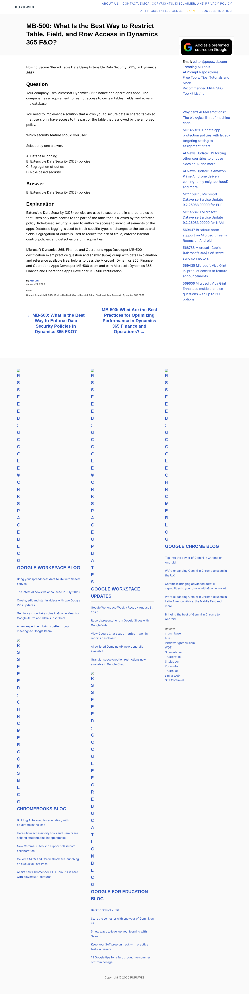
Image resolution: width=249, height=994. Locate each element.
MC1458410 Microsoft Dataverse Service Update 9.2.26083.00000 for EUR (203, 199)
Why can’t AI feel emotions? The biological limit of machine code (206, 117)
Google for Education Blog (119, 895)
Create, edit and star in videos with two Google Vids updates (48, 603)
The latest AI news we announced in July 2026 (48, 592)
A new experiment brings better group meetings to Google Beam (43, 629)
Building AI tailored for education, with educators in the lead (43, 823)
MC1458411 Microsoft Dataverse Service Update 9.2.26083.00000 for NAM (203, 217)
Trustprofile (173, 657)
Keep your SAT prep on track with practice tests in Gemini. (119, 947)
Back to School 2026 (105, 910)
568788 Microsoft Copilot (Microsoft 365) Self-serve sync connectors (203, 253)
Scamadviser (174, 652)
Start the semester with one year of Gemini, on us (122, 921)
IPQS (168, 638)
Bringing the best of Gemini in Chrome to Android (192, 617)
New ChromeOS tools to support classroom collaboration (46, 848)
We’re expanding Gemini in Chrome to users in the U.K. (196, 573)
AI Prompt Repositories (200, 72)
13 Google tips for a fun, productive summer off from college (120, 960)
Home (29, 295)
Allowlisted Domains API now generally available (117, 649)
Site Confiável (174, 680)
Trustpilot (171, 671)
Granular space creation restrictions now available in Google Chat (118, 662)
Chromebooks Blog (41, 808)
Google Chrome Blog (192, 546)
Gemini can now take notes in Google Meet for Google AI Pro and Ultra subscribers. (48, 616)
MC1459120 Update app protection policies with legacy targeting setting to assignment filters (206, 138)
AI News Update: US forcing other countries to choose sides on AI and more (204, 158)
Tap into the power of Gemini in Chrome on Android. (193, 560)
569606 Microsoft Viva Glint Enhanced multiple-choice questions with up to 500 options (204, 291)
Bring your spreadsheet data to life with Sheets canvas (48, 581)
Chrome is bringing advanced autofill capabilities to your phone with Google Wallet (195, 586)
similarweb (172, 675)
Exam (29, 290)
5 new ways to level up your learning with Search (119, 934)
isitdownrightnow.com (180, 643)
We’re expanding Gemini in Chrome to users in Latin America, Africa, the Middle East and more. (196, 601)
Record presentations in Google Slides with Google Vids (120, 623)
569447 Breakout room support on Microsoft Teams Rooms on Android (205, 235)
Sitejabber (172, 661)
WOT (168, 647)
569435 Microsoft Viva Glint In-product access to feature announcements (205, 271)
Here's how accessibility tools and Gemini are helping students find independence (47, 835)
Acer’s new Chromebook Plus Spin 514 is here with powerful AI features (47, 874)
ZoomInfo (171, 666)
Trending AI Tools (196, 67)
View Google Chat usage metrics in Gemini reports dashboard (119, 636)
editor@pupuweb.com (210, 61)
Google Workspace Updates (115, 592)
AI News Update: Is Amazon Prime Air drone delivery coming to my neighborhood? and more (206, 179)
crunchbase (173, 633)
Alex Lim (34, 280)
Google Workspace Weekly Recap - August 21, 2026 (122, 610)
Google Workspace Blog (48, 567)
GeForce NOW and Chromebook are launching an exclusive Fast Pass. (48, 861)
